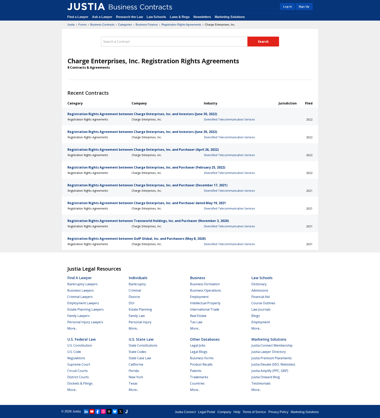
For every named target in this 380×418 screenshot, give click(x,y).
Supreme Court (78, 364)
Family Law (137, 316)
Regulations (76, 358)
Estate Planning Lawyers (85, 309)
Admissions (259, 290)
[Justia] (86, 6)
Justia (71, 24)
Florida (134, 371)
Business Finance (147, 24)
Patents (195, 371)
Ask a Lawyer (102, 17)
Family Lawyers (78, 316)
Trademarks (199, 377)
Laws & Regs (180, 17)
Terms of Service (254, 412)
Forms (82, 24)
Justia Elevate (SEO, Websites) (273, 364)
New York (136, 377)
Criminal (135, 290)
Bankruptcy (137, 284)
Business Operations (205, 290)
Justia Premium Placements (271, 358)
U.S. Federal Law (81, 339)
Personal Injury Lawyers (85, 322)
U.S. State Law (141, 339)
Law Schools (156, 17)
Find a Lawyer (77, 17)
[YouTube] (91, 411)
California (136, 364)
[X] (120, 411)
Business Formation (205, 284)
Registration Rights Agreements (181, 24)
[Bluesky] (114, 411)
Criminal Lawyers (80, 297)
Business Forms (202, 358)
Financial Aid (260, 297)
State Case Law (140, 358)
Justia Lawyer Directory (268, 352)
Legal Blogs (198, 352)
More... (72, 328)
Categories (125, 24)
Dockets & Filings (80, 383)
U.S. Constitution (79, 345)
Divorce (134, 297)
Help (237, 412)
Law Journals (261, 309)
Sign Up (304, 6)
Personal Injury (140, 322)
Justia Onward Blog (265, 377)
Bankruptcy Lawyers (82, 284)
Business (197, 277)
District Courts (78, 377)
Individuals (138, 277)
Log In (287, 6)
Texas (133, 383)
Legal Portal (206, 412)
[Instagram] (103, 411)
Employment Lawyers (83, 303)
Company (224, 412)
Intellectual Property (205, 303)
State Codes (137, 352)
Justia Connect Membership (272, 345)
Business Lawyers (80, 290)
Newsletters (202, 17)
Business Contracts (102, 24)
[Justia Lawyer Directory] (126, 411)
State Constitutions (143, 345)
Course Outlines (263, 303)
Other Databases (205, 339)
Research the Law (129, 17)
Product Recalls (201, 364)
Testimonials (261, 383)
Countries (197, 383)
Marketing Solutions (230, 17)
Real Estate (198, 316)
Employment (199, 297)
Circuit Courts (77, 371)
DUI (131, 303)
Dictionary (259, 284)
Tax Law (196, 322)
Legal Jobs (197, 345)
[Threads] (109, 411)
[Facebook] (97, 411)
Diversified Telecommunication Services (229, 119)
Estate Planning (140, 309)
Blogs (255, 316)
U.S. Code (74, 352)
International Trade (204, 309)
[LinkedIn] (86, 411)
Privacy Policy (278, 412)
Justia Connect (185, 412)
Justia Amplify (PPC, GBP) (269, 371)
